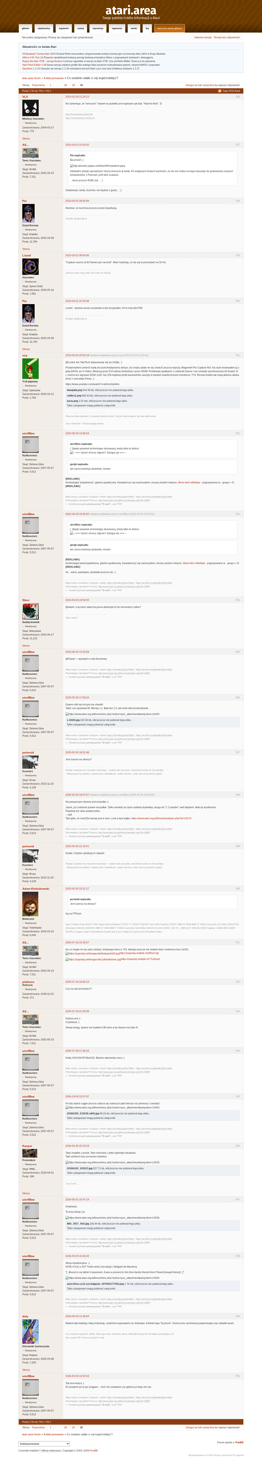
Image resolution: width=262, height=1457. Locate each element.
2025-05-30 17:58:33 (77, 697)
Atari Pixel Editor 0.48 (34, 64)
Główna (25, 28)
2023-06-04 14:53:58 (77, 651)
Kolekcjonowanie (54, 78)
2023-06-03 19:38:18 (77, 433)
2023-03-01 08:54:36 (77, 255)
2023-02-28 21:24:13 (77, 96)
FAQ (147, 28)
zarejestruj (208, 85)
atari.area (131, 10)
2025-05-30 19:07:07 (77, 794)
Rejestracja (98, 28)
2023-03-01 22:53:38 (77, 301)
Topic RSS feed (231, 91)
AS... (25, 144)
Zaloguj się (191, 85)
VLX (25, 96)
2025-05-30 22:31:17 (77, 888)
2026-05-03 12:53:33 (77, 1376)
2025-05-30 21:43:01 (77, 846)
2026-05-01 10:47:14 (77, 1199)
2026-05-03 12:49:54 (77, 1316)
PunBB (239, 1442)
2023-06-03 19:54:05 (77, 600)
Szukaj (80, 28)
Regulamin (64, 28)
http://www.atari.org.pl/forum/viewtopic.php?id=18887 (124, 500)
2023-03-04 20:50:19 (77, 355)
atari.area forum (31, 78)
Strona (26, 138)
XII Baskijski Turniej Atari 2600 (39, 53)
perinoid (28, 752)
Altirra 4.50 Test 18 (32, 57)
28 (65, 85)
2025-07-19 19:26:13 (77, 981)
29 (73, 85)
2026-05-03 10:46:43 (77, 1256)
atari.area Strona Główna (169, 28)
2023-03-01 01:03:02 (77, 144)
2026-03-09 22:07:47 (77, 1096)
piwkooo (28, 981)
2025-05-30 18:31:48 (77, 752)
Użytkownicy (44, 28)
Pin (24, 201)
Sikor (25, 600)
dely (25, 1316)
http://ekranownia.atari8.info (79, 114)
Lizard (26, 255)
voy (24, 355)
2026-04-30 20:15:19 (77, 1145)
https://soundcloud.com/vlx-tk (80, 118)
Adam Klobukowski (35, 888)
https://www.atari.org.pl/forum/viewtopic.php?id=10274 (161, 818)
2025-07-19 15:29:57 (77, 942)
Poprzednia (38, 85)
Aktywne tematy (203, 37)
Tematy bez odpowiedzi (227, 37)
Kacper (27, 1146)
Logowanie (117, 28)
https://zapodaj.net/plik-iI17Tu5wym (140, 959)
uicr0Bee (28, 433)
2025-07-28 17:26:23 (77, 1050)
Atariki (134, 28)
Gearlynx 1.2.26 (31, 68)
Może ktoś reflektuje (189, 482)
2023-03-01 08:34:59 (77, 200)
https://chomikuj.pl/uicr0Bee (120, 496)
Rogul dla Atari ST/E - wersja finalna (42, 61)
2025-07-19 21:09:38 (77, 1011)
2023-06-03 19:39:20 (77, 514)
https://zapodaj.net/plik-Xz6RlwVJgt (139, 953)
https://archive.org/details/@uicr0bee (154, 496)
